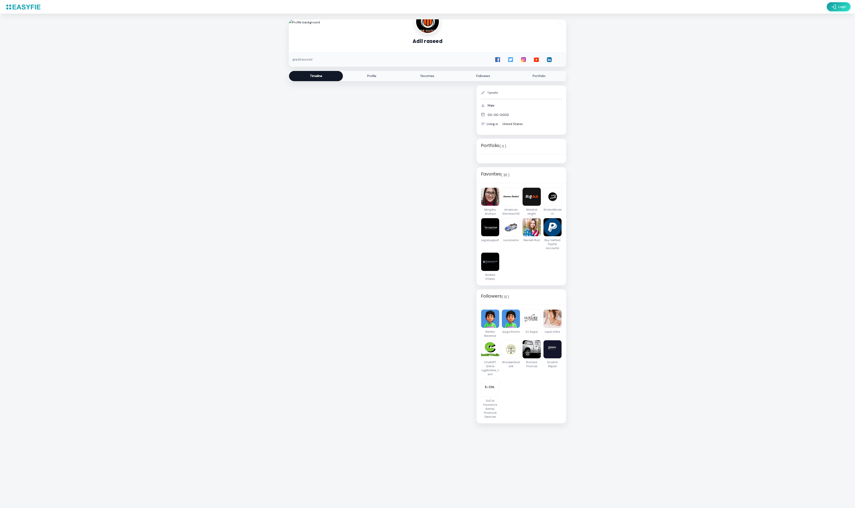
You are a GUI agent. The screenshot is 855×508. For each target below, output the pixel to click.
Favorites (427, 76)
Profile (371, 76)
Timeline (316, 76)
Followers (483, 76)
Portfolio (539, 76)
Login (838, 7)
